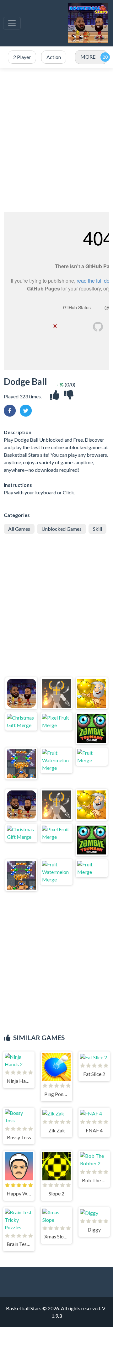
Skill (97, 529)
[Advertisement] (56, 139)
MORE (87, 57)
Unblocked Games (61, 529)
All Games (19, 529)
